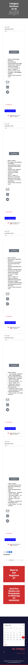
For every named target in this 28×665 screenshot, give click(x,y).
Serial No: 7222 (9, 338)
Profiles (15, 11)
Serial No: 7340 (9, 233)
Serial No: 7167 (9, 443)
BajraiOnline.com (17, 662)
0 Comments (15, 116)
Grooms (15, 12)
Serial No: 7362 (9, 29)
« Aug (5, 644)
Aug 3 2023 (7, 441)
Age (18, 12)
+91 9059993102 (8, 104)
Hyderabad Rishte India (14, 115)
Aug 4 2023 (7, 27)
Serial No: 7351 (9, 126)
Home (10, 11)
